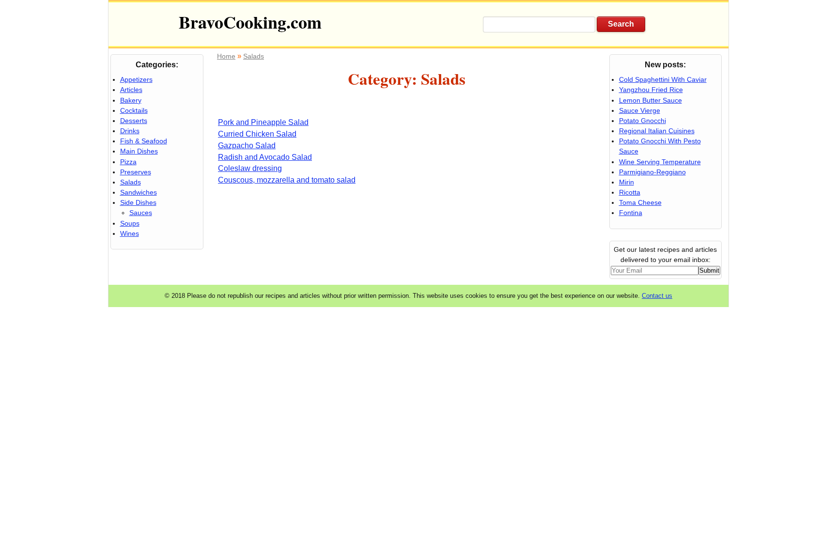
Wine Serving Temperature (660, 162)
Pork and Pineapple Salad (263, 122)
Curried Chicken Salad (257, 134)
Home (226, 56)
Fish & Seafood (143, 141)
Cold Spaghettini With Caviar (663, 79)
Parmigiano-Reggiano (652, 172)
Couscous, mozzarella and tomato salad (287, 180)
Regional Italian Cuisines (657, 131)
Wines (129, 233)
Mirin (626, 182)
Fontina (630, 212)
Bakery (130, 100)
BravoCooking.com (250, 21)
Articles (131, 89)
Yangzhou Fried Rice (651, 89)
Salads (253, 56)
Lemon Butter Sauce (650, 100)
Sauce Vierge (639, 110)
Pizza (128, 162)
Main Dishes (139, 151)
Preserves (135, 172)
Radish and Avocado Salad (265, 157)
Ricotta (629, 192)
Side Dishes (138, 202)
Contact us (657, 295)
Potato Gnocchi (642, 120)
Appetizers (136, 79)
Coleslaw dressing (250, 168)
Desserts (133, 120)
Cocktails (134, 110)
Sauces (140, 212)
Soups (130, 223)
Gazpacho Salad (247, 145)
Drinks (130, 131)
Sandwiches (138, 192)
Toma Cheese (640, 202)
